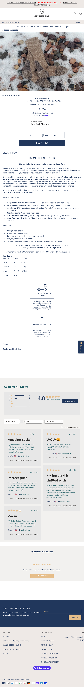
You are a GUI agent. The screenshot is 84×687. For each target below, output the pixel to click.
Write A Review (70, 401)
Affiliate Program (49, 658)
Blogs (5, 653)
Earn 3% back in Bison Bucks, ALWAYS (21, 3)
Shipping (33, 104)
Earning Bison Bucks (12, 645)
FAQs (43, 636)
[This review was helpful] (31, 460)
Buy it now (42, 143)
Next (81, 62)
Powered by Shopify (23, 680)
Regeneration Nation (12, 649)
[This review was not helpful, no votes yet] (35, 460)
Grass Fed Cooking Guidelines (16, 641)
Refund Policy (47, 645)
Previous (2, 62)
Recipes (6, 636)
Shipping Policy (47, 641)
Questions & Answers (42, 551)
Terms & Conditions (49, 653)
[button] (3, 13)
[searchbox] (11, 421)
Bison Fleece (11, 30)
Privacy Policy (47, 649)
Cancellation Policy (50, 662)
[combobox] (33, 422)
